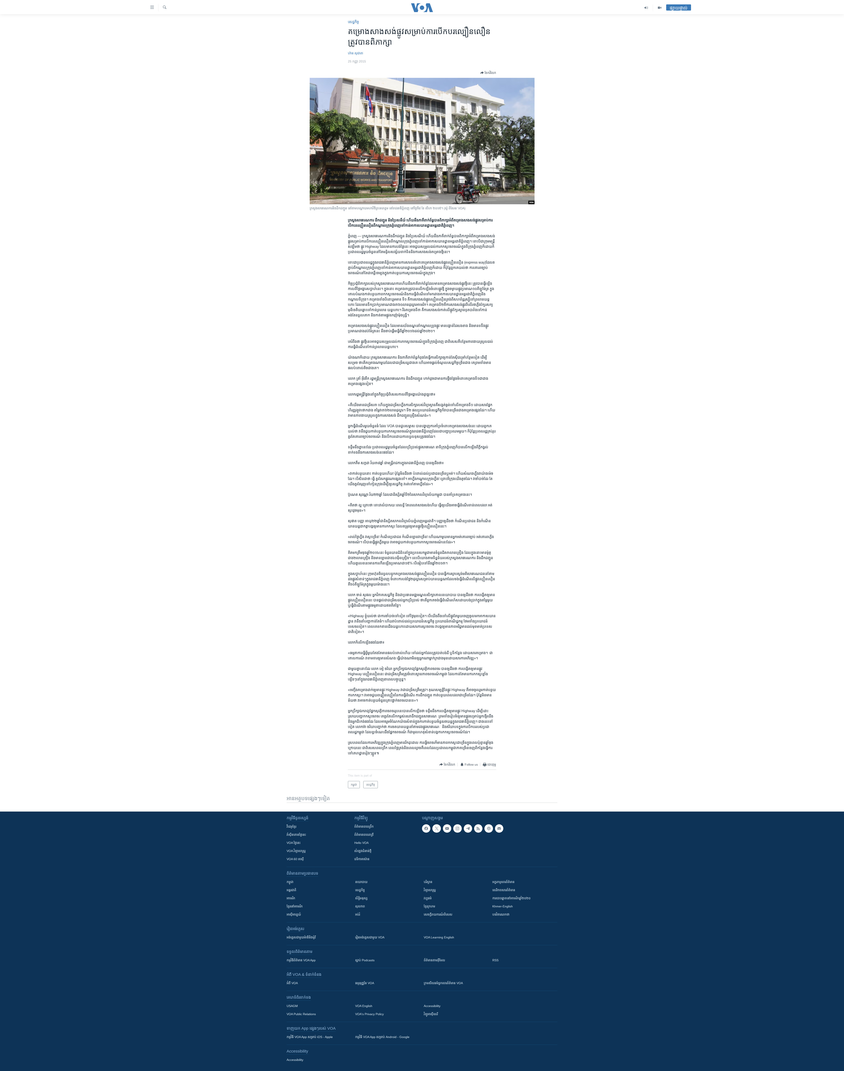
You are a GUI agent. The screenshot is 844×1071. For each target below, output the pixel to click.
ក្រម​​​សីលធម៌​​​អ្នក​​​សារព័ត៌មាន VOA (443, 983)
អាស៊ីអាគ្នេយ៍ (294, 914)
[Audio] (646, 7)
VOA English (363, 1006)
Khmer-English (502, 906)
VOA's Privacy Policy (369, 1014)
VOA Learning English (439, 937)
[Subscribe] (499, 828)
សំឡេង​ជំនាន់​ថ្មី (362, 851)
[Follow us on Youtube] (447, 828)
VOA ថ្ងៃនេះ (293, 843)
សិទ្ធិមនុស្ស (361, 898)
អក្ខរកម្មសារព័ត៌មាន (503, 882)
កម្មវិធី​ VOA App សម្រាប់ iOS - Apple (310, 1037)
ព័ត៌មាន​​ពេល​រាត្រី (364, 834)
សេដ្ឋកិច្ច (353, 22)
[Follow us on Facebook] (426, 828)
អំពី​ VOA (292, 983)
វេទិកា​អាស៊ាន (361, 859)
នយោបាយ (361, 882)
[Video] (659, 7)
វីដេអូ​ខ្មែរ (291, 826)
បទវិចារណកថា (500, 914)
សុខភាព (360, 906)
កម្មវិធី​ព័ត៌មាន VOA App (301, 960)
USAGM (292, 1006)
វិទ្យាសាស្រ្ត (430, 890)
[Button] (488, 72)
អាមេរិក (291, 898)
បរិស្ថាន (428, 882)
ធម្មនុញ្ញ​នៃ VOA (364, 983)
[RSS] (478, 828)
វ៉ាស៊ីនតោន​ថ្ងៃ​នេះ (296, 834)
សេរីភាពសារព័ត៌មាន (503, 890)
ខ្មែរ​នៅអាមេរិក (295, 906)
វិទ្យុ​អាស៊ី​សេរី (431, 1014)
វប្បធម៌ (428, 898)
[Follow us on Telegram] (468, 828)
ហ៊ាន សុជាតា (355, 53)
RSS (495, 960)
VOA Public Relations (301, 1014)
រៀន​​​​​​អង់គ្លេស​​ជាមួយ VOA (369, 937)
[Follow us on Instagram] (457, 828)
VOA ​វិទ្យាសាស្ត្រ (296, 851)
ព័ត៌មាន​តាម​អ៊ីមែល (434, 960)
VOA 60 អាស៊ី (295, 859)
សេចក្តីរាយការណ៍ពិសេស (438, 914)
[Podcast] (488, 828)
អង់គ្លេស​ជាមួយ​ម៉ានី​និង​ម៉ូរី (301, 937)
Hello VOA (361, 843)
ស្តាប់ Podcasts (365, 960)
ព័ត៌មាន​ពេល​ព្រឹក (364, 826)
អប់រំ (357, 914)
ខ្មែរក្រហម (429, 906)
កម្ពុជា (290, 882)
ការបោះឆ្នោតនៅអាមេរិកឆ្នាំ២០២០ (511, 898)
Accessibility (432, 1006)
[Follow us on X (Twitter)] (436, 828)
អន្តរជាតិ (291, 890)
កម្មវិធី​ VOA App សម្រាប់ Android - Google (382, 1037)
